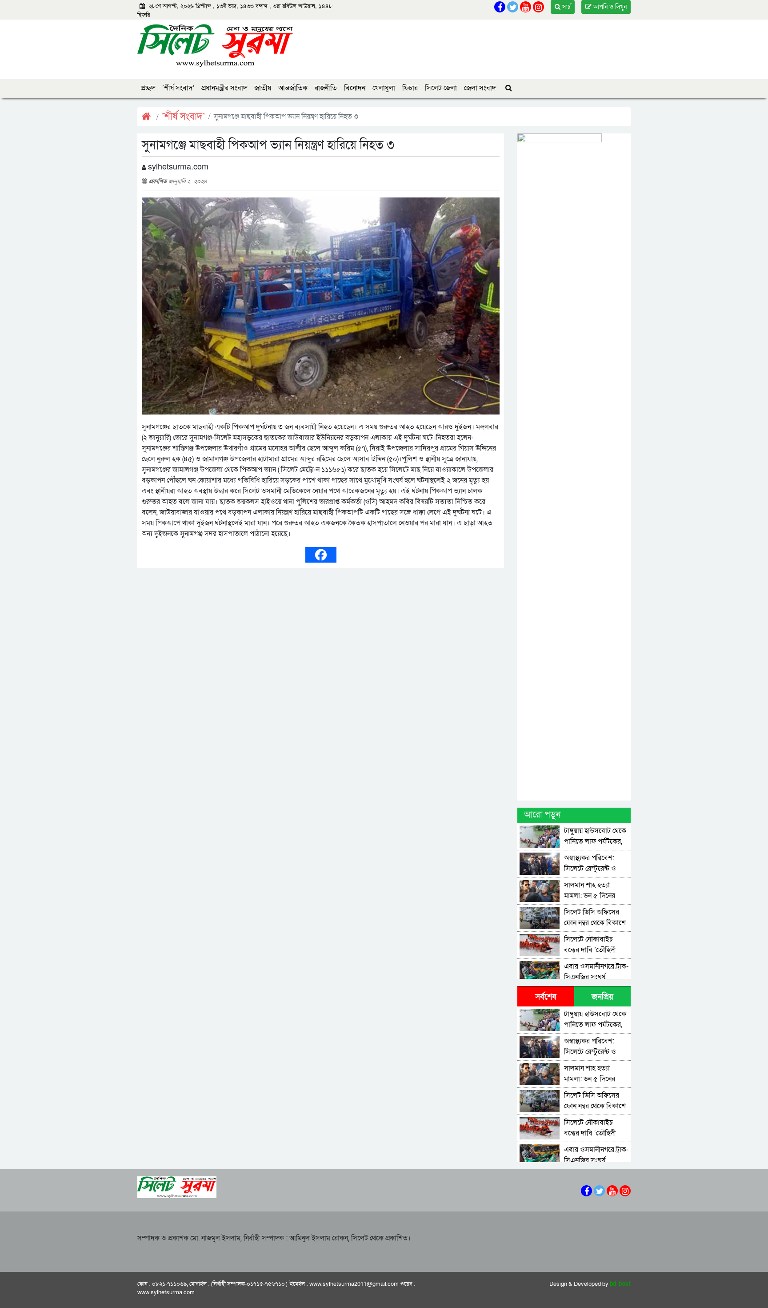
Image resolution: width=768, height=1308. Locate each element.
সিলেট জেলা (441, 88)
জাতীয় (262, 88)
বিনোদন (354, 88)
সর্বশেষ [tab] (545, 997)
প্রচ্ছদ (148, 88)
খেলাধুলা (383, 88)
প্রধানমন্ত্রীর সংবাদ (224, 88)
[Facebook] (320, 555)
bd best (620, 1284)
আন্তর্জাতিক (293, 88)
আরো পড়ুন (542, 815)
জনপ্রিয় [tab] (602, 997)
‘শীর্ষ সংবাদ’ (178, 88)
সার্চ (565, 7)
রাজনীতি (326, 88)
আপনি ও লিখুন (609, 7)
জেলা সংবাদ (480, 88)
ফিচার (410, 88)
